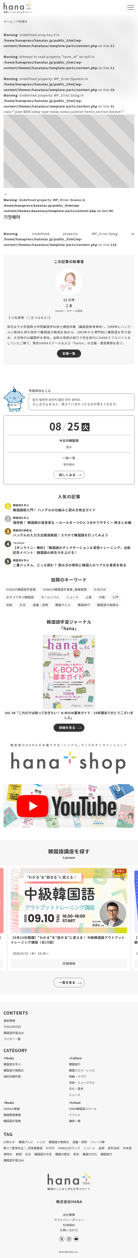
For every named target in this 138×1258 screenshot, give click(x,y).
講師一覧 (74, 1121)
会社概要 (69, 1214)
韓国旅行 (84, 605)
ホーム (8, 21)
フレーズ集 (98, 1142)
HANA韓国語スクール (83, 1108)
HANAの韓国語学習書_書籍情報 (65, 589)
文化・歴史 (76, 1088)
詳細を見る (67, 727)
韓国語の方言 (43, 1154)
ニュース (72, 597)
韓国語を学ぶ (12, 1064)
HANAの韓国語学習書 (21, 589)
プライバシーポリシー (69, 1220)
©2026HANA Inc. (69, 1252)
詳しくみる (67, 474)
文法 (23, 605)
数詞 (19, 1154)
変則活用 (113, 1148)
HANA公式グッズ (69, 1148)
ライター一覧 (12, 1039)
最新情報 (9, 1020)
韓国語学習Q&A (14, 1033)
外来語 (127, 1148)
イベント (74, 1115)
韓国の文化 (90, 1154)
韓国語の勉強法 (108, 605)
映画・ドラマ (77, 1076)
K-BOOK (100, 589)
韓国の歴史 (62, 1154)
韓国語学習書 (12, 1121)
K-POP (50, 1148)
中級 (102, 597)
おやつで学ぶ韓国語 (20, 597)
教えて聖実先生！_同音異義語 (23, 1148)
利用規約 (69, 1225)
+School (74, 1102)
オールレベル (50, 597)
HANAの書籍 (12, 1108)
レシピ (41, 1142)
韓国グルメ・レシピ (82, 1070)
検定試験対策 (12, 1076)
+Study (9, 1058)
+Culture (75, 1058)
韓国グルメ (63, 605)
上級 (89, 597)
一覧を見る (67, 982)
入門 (115, 597)
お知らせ (9, 1142)
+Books (9, 1102)
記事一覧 (69, 353)
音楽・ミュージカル (82, 1082)
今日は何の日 (12, 1026)
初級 (9, 605)
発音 (76, 1154)
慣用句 (8, 1154)
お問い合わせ (69, 1230)
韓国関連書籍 (12, 1115)
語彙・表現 (40, 605)
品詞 (101, 1148)
